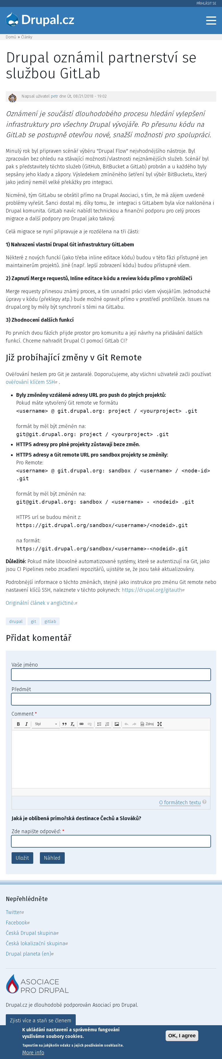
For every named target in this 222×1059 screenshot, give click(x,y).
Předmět (21, 689)
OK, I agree (182, 1035)
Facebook (16, 923)
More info (33, 1052)
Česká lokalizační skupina (35, 943)
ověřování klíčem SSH (30, 382)
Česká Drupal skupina (31, 933)
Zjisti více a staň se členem (40, 1020)
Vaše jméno (25, 665)
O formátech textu (180, 802)
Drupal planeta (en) (28, 954)
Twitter (13, 912)
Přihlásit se (206, 3)
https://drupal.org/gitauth (152, 590)
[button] (18, 724)
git (33, 621)
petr (54, 96)
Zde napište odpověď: (36, 831)
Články (26, 37)
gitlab (50, 621)
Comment (23, 714)
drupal (16, 621)
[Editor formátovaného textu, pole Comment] (111, 759)
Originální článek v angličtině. (40, 603)
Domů (11, 37)
